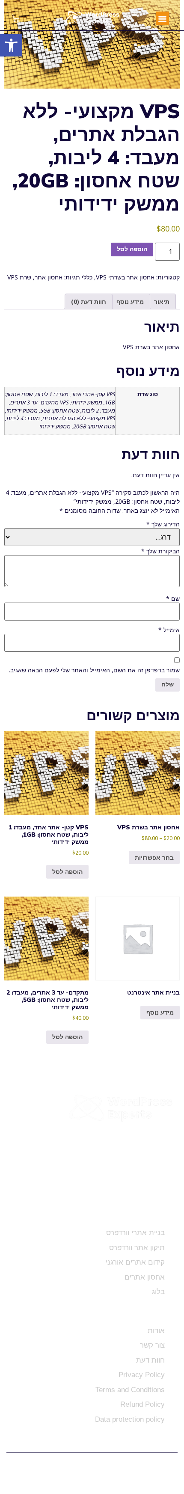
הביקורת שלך (160, 551)
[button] (162, 18)
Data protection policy (130, 1419)
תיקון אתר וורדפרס (137, 1248)
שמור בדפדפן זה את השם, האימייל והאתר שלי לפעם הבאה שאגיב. (94, 670)
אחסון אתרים (145, 1277)
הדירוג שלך (163, 524)
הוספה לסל (132, 249)
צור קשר (152, 1345)
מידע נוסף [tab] (130, 301)
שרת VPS (19, 277)
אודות (156, 1331)
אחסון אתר (48, 277)
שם (173, 599)
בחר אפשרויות (154, 857)
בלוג (158, 1292)
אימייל (169, 630)
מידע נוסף (160, 1012)
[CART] (16, 18)
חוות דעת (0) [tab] (88, 301)
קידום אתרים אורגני (135, 1262)
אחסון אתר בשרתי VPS (125, 277)
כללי (87, 277)
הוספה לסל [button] (67, 871)
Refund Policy (142, 1404)
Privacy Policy (142, 1375)
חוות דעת (150, 1360)
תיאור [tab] (161, 301)
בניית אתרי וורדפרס (135, 1233)
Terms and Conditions (130, 1390)
